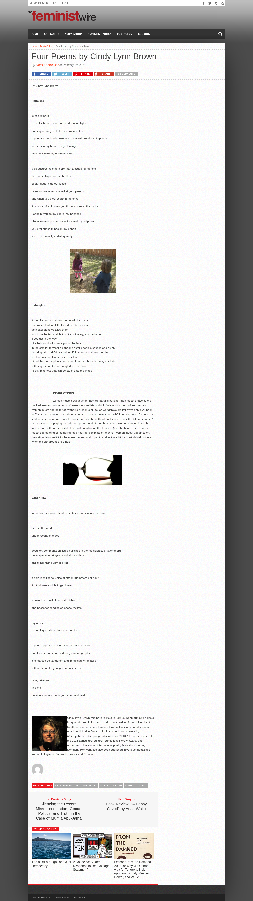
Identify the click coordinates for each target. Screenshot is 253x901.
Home (34, 34)
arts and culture (67, 785)
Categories (51, 34)
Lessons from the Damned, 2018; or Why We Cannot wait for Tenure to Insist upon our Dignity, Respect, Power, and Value (133, 869)
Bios (54, 3)
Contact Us (124, 34)
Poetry (105, 785)
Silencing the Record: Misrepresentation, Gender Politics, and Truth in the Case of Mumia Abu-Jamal (59, 811)
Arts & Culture (47, 46)
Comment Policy (99, 34)
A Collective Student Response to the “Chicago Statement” (91, 865)
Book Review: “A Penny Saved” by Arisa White (126, 806)
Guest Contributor (47, 65)
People (65, 3)
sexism (117, 785)
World (141, 785)
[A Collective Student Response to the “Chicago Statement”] (92, 858)
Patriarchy (89, 785)
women (129, 785)
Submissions (73, 34)
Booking (144, 34)
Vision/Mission (39, 3)
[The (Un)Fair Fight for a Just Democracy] (51, 858)
